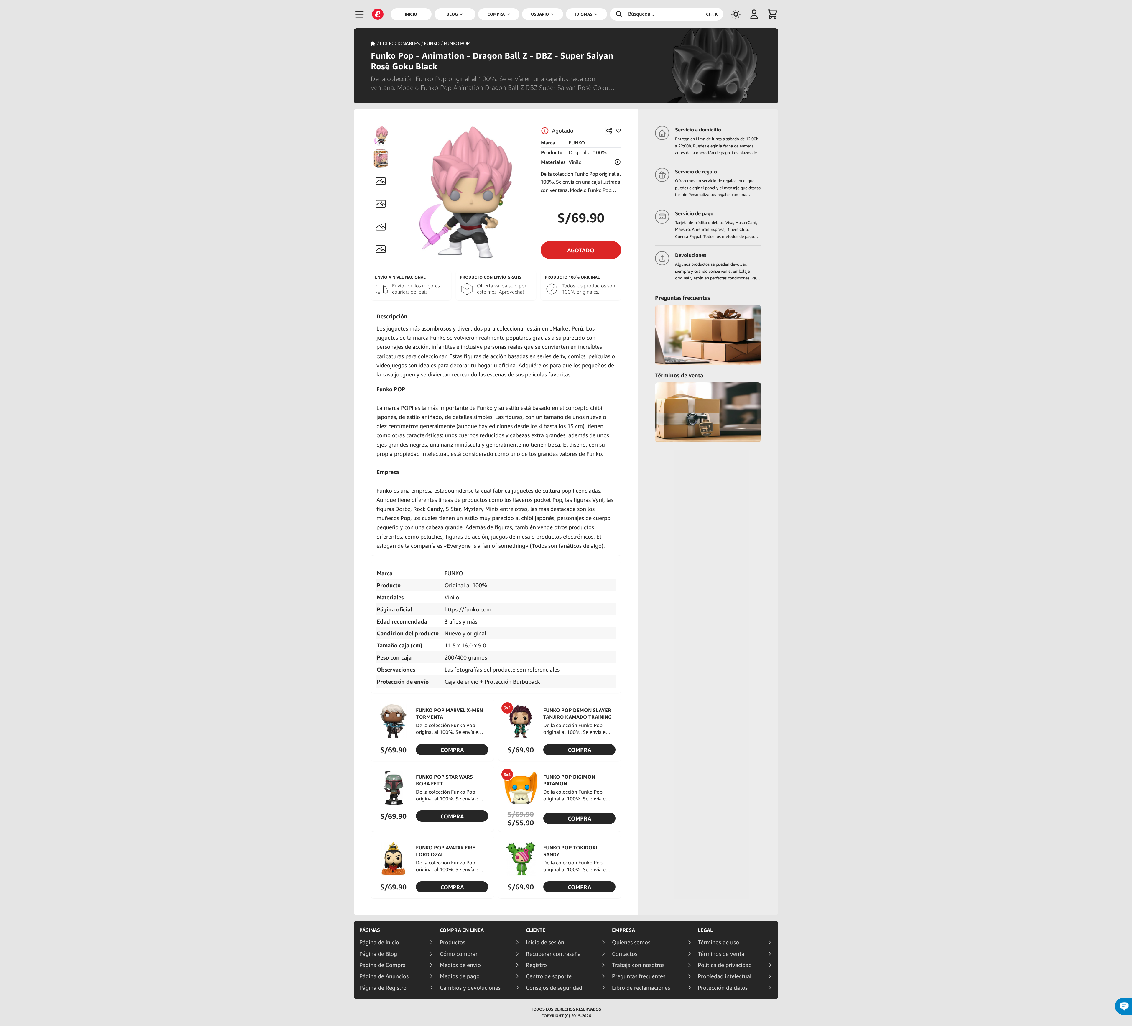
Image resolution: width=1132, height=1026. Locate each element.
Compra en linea (462, 930)
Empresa (623, 930)
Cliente (535, 930)
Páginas (369, 930)
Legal (705, 930)
